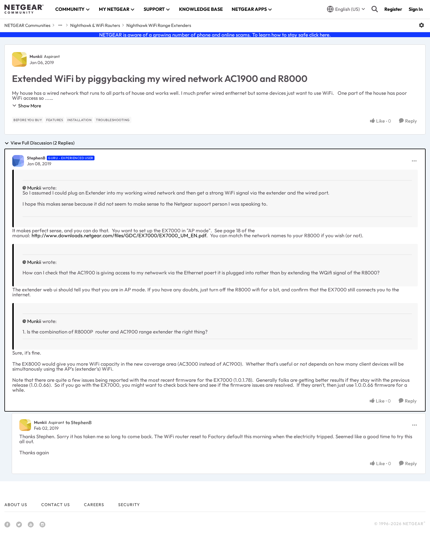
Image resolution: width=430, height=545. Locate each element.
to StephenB (79, 422)
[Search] (374, 9)
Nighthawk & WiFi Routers (95, 25)
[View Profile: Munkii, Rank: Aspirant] (19, 59)
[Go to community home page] (24, 9)
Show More (29, 105)
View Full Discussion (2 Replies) (43, 143)
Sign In (416, 9)
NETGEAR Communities (27, 25)
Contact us (55, 504)
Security (129, 504)
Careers (94, 504)
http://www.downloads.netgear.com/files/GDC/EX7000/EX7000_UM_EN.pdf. (120, 235)
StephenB (36, 158)
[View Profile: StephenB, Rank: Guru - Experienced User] (18, 161)
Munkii (36, 56)
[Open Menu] (421, 25)
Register (393, 9)
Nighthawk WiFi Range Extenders (158, 25)
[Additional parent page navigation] (60, 25)
